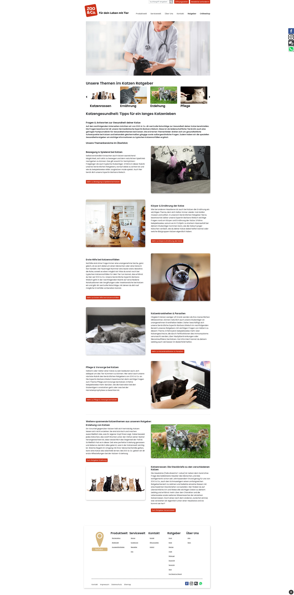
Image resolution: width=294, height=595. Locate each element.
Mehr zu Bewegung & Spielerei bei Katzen (103, 182)
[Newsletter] (196, 583)
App (132, 552)
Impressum (104, 584)
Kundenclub (134, 543)
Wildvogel (172, 556)
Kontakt (180, 13)
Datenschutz (117, 584)
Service (133, 538)
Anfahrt (152, 547)
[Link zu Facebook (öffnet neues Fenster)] (291, 31)
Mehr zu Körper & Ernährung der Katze (167, 241)
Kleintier (171, 547)
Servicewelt (156, 13)
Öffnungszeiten (181, 2)
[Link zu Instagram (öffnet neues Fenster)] (291, 37)
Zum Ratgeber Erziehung (97, 460)
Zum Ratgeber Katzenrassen (163, 510)
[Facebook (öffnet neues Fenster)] (187, 583)
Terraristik (172, 565)
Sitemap (127, 584)
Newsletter (134, 547)
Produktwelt (141, 13)
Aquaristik (172, 561)
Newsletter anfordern (200, 2)
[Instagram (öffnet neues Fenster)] (191, 583)
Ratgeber (192, 13)
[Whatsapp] (200, 583)
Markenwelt (115, 543)
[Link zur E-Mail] (291, 43)
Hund (170, 538)
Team (189, 543)
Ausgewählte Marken (118, 547)
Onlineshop (205, 13)
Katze (170, 543)
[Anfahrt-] (100, 542)
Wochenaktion (116, 538)
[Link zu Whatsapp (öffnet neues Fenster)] (291, 49)
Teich (170, 570)
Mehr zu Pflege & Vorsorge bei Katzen (102, 400)
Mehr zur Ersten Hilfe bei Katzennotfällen (103, 297)
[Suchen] (171, 2)
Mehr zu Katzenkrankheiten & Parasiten (167, 351)
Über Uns (169, 13)
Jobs (189, 538)
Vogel (170, 552)
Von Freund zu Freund (175, 574)
